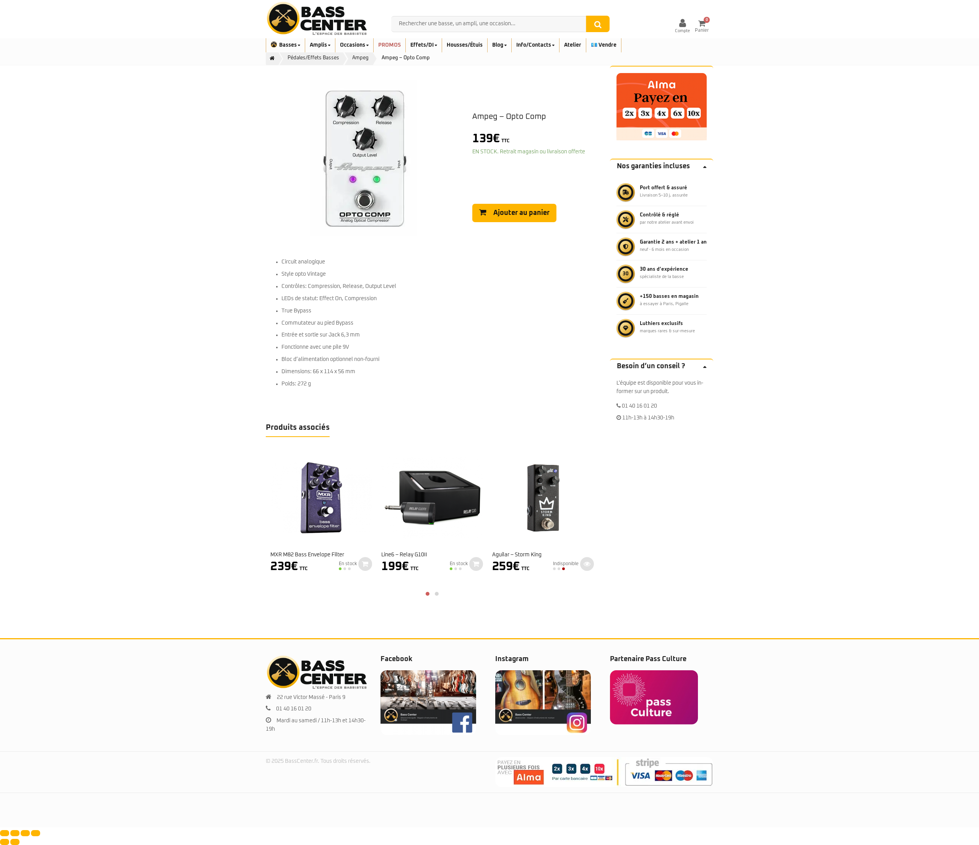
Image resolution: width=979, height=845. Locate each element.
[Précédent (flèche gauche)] (4, 842)
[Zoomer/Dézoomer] (4, 833)
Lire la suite (587, 564)
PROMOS (389, 45)
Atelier (572, 45)
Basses (288, 45)
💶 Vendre (603, 45)
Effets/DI (422, 45)
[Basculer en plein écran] (15, 833)
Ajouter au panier (521, 213)
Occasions (353, 45)
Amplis (319, 45)
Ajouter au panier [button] (365, 564)
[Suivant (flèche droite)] (15, 842)
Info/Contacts (534, 45)
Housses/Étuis (465, 45)
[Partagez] (25, 833)
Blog (498, 45)
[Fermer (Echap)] (35, 833)
